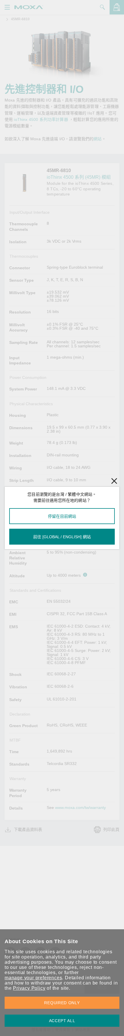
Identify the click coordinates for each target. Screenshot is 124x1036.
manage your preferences (33, 977)
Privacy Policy (29, 988)
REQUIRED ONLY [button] (62, 1002)
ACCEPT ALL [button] (62, 1020)
